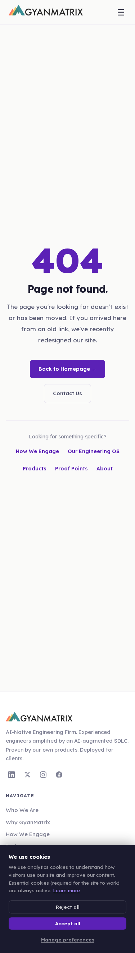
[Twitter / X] (27, 774)
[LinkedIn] (11, 774)
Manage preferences (67, 939)
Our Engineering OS (94, 451)
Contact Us (67, 393)
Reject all (68, 907)
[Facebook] (59, 774)
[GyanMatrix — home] (46, 12)
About (104, 468)
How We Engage (37, 451)
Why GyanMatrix (28, 822)
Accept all (67, 923)
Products (34, 468)
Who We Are (22, 810)
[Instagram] (43, 774)
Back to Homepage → (67, 369)
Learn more (66, 890)
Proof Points (71, 468)
